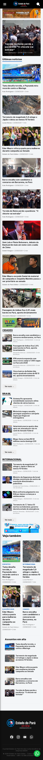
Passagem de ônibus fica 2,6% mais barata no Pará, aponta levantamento (26, 348)
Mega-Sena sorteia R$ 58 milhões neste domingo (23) (24, 440)
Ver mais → (9, 386)
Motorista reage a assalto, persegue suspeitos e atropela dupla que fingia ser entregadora (26, 414)
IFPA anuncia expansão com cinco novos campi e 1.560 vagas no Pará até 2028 (26, 361)
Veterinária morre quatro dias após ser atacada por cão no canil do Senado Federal (25, 428)
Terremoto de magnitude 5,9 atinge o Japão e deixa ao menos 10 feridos (25, 466)
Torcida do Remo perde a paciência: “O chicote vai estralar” (26, 692)
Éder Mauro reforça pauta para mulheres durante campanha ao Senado (27, 669)
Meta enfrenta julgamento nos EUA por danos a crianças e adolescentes (26, 494)
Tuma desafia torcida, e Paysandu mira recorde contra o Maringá (26, 646)
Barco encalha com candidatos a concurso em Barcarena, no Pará (27, 336)
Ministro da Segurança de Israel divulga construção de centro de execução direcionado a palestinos (26, 480)
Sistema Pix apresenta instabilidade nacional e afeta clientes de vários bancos (25, 401)
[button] (19, 54)
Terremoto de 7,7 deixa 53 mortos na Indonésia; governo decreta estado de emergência (26, 507)
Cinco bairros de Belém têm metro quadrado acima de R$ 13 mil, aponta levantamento (26, 373)
